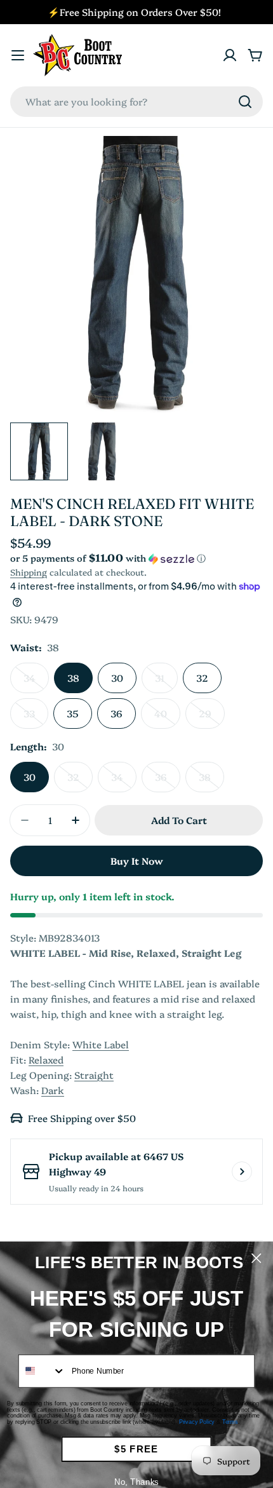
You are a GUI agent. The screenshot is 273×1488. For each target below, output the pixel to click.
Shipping (28, 572)
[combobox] (136, 101)
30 (117, 677)
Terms (230, 1422)
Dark (52, 1090)
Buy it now (136, 860)
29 (212, 718)
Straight (94, 1074)
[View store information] (242, 1171)
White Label (100, 1044)
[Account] (229, 55)
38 (73, 677)
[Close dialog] (256, 1258)
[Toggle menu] (17, 55)
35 (73, 713)
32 (202, 677)
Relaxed (46, 1059)
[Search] (245, 101)
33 (35, 718)
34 (36, 682)
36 (116, 713)
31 (166, 682)
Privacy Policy (197, 1422)
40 (167, 718)
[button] (136, 558)
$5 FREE (136, 1449)
